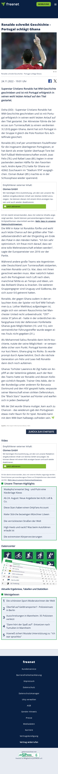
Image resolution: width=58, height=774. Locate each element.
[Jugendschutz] (29, 755)
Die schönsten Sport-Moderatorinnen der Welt (30, 600)
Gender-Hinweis (29, 711)
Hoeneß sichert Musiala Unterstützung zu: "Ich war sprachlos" (30, 635)
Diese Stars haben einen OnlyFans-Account (26, 507)
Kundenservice (29, 669)
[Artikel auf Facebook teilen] (50, 81)
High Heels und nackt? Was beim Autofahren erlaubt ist (27, 529)
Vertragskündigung (29, 736)
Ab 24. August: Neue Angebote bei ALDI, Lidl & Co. (28, 499)
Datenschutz (29, 687)
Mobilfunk (43, 4)
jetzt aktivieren (13, 206)
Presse (29, 717)
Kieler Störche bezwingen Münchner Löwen (26, 514)
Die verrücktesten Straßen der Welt (22, 521)
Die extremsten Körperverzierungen (23, 536)
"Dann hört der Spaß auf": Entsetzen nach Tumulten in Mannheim (28, 626)
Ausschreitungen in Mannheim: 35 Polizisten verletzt (29, 617)
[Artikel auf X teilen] (55, 81)
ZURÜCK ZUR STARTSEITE (41, 431)
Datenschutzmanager (29, 693)
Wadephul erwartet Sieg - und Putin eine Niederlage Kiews (25, 491)
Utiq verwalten (29, 699)
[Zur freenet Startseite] (10, 3)
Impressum (29, 681)
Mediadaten (29, 724)
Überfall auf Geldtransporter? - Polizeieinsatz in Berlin (29, 608)
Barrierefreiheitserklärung (29, 675)
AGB (29, 705)
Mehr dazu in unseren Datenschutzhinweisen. (25, 480)
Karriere (29, 730)
